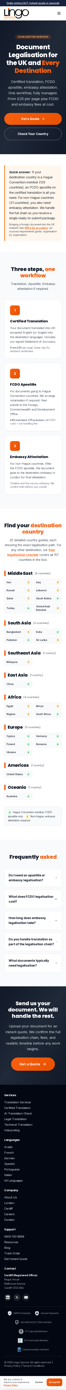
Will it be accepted (36, 227)
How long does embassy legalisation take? (27, 920)
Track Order (12, 1253)
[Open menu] (59, 13)
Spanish (9, 1164)
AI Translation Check (18, 1113)
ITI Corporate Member (36, 1331)
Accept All (54, 1382)
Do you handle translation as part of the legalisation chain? (31, 941)
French (9, 1152)
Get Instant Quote (15, 1259)
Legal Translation (15, 1119)
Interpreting (12, 1130)
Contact (9, 1219)
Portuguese (11, 1169)
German (9, 1158)
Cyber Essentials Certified (35, 1349)
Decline (39, 1382)
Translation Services (17, 1102)
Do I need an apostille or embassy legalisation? (27, 877)
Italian (8, 1175)
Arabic (8, 1147)
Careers (9, 1214)
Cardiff (8, 1208)
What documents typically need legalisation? (29, 963)
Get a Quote (30, 119)
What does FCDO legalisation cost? (31, 899)
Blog (7, 1247)
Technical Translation (18, 1124)
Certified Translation (17, 1108)
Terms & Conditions (33, 1365)
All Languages (13, 1180)
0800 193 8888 (14, 1236)
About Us (10, 1197)
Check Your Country (33, 134)
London (9, 1203)
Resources (11, 1242)
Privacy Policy (11, 1385)
